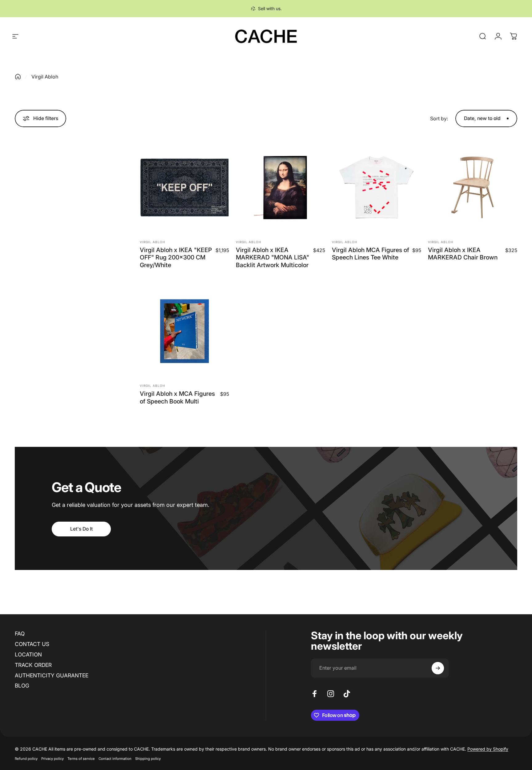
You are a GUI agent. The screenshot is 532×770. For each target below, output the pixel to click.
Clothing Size (32, 198)
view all (80, 145)
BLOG (22, 685)
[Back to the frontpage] (18, 77)
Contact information (115, 758)
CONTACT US (32, 644)
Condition (27, 212)
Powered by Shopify (487, 749)
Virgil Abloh (152, 242)
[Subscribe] (438, 668)
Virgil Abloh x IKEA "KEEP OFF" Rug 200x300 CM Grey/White (176, 257)
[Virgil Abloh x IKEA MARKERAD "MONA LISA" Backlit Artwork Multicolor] (280, 187)
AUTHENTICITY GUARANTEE (51, 675)
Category (27, 159)
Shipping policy (148, 758)
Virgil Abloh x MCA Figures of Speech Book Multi (177, 397)
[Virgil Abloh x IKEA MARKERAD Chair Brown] (472, 187)
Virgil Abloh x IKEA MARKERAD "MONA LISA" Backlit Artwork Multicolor (272, 257)
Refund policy (26, 758)
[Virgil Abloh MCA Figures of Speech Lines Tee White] (376, 187)
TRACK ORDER (33, 665)
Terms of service (81, 758)
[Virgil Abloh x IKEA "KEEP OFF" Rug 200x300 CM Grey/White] (184, 187)
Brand (22, 184)
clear (85, 185)
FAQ (20, 633)
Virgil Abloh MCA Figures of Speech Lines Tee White (370, 253)
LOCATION (28, 654)
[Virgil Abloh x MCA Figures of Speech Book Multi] (184, 331)
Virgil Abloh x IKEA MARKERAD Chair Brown (463, 253)
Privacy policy (52, 758)
